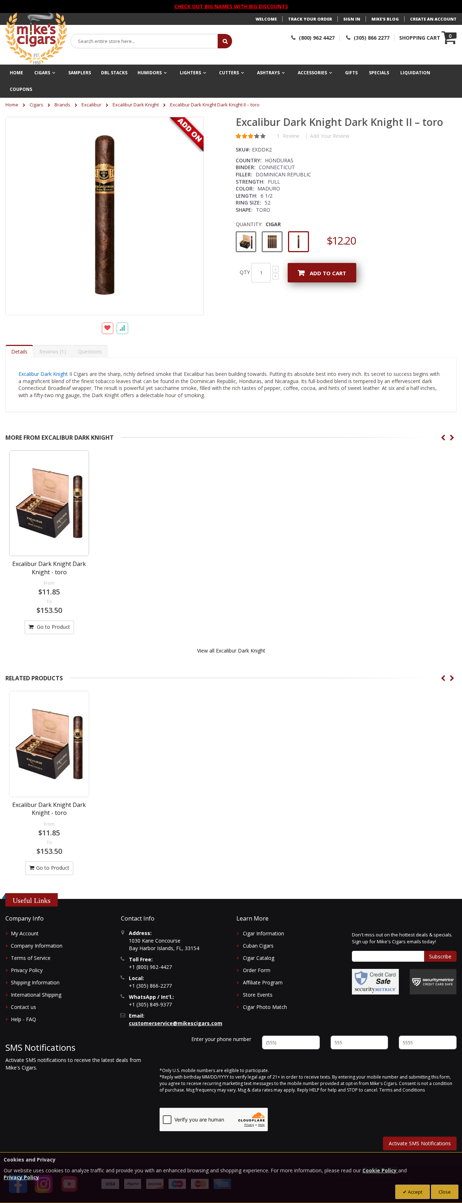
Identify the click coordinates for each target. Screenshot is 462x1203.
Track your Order (310, 19)
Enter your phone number (221, 1039)
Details (19, 351)
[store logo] (36, 39)
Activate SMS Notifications (420, 1143)
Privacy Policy (27, 970)
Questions (90, 351)
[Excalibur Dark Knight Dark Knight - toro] (49, 503)
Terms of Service (31, 957)
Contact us (23, 1007)
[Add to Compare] (122, 328)
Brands (62, 104)
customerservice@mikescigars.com (175, 1023)
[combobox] (144, 41)
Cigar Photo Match (265, 1007)
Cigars (36, 104)
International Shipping (36, 994)
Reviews (51, 351)
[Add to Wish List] (107, 328)
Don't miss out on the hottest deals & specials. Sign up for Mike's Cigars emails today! (402, 938)
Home (11, 104)
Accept (414, 1192)
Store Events (258, 994)
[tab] (19, 351)
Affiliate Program (263, 982)
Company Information (36, 945)
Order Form (256, 970)
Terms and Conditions (402, 1090)
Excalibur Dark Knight (136, 104)
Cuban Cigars (258, 945)
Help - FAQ (23, 1019)
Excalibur (91, 104)
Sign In (351, 19)
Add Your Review (329, 135)
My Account (25, 933)
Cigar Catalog (258, 957)
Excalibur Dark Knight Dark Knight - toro (49, 568)
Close (445, 1192)
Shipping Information (35, 982)
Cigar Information (263, 933)
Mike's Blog (385, 19)
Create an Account (433, 19)
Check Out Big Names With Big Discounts (231, 6)
